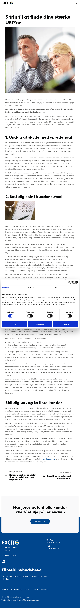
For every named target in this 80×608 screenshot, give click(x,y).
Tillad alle (65, 324)
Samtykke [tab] (5, 288)
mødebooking (49, 459)
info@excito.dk (53, 548)
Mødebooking (16, 589)
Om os (35, 589)
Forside (4, 589)
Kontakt (44, 589)
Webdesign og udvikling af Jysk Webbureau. (20, 600)
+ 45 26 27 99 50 (53, 542)
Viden (27, 589)
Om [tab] (56, 288)
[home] (7, 2)
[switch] (30, 315)
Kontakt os (40, 521)
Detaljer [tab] (31, 288)
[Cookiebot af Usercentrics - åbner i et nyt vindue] (69, 282)
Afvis (14, 324)
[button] (46, 3)
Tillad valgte (40, 324)
